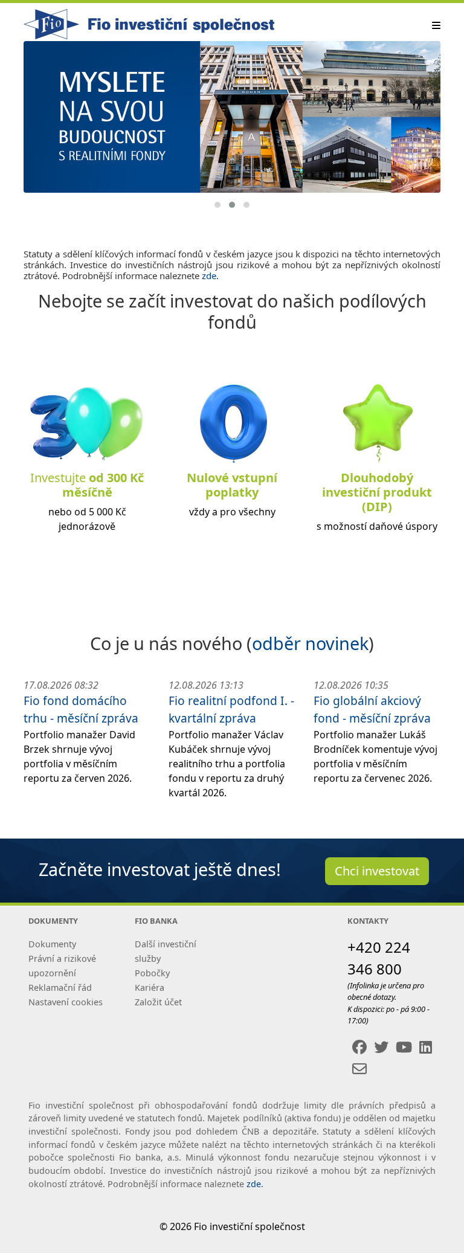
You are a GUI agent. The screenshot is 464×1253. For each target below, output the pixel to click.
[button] (217, 205)
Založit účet (158, 1002)
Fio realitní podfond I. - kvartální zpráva (231, 709)
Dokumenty (52, 944)
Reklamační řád (60, 987)
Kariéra (149, 987)
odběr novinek (310, 643)
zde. (210, 275)
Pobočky (152, 973)
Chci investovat (377, 871)
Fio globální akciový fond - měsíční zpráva (372, 709)
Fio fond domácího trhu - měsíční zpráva (81, 709)
